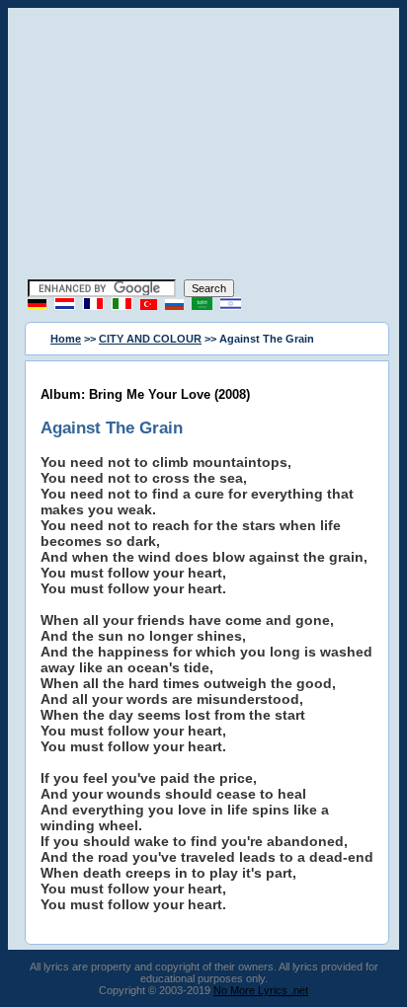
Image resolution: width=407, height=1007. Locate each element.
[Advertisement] (203, 146)
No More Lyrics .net (260, 990)
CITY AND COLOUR (150, 339)
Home (65, 339)
